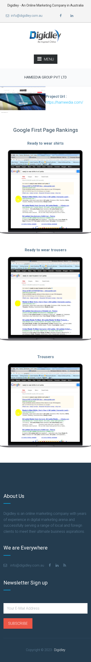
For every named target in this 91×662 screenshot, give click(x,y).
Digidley (59, 650)
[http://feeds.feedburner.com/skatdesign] (64, 565)
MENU (49, 59)
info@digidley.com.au (26, 15)
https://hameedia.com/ (64, 102)
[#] (50, 565)
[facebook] (60, 15)
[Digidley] (45, 36)
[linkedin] (71, 15)
